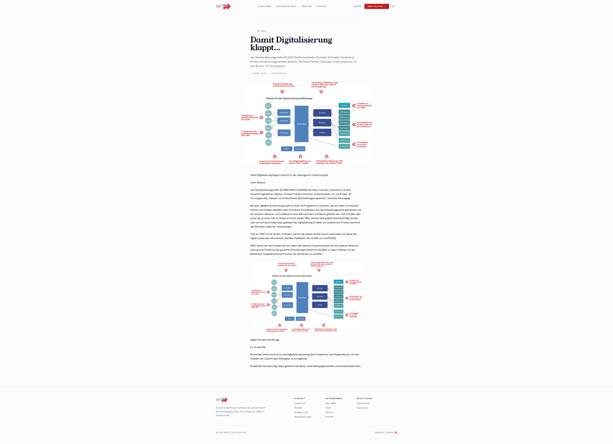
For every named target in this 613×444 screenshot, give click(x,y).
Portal (358, 6)
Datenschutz (363, 403)
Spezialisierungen (303, 416)
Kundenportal (301, 412)
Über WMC (330, 403)
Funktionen (264, 6)
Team (328, 407)
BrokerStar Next (286, 6)
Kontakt (322, 6)
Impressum (362, 407)
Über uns (307, 6)
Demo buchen (375, 6)
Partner (329, 412)
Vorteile (298, 407)
